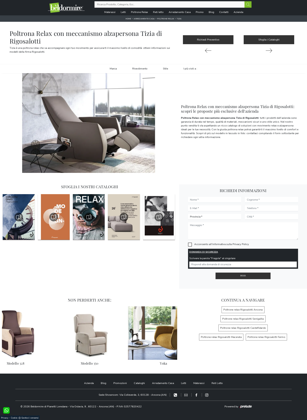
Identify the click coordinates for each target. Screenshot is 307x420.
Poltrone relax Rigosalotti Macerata (221, 337)
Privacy (4, 417)
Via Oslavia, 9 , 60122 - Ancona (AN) (92, 406)
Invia (243, 275)
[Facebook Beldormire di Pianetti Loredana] (197, 395)
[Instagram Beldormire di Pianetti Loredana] (207, 395)
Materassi (109, 12)
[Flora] (208, 50)
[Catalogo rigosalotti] (124, 217)
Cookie (14, 417)
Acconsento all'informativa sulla (221, 244)
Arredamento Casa (180, 12)
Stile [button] (165, 68)
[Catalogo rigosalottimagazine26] (89, 217)
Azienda (238, 12)
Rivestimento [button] (140, 68)
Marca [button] (113, 68)
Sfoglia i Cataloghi (269, 39)
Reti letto (158, 12)
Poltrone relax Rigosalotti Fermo (266, 337)
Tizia (179, 18)
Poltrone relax (165, 18)
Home (128, 18)
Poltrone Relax (139, 12)
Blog (211, 12)
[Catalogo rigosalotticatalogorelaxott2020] (54, 217)
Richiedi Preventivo (208, 39)
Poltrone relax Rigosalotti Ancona (243, 309)
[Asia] (268, 50)
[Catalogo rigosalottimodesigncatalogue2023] (18, 217)
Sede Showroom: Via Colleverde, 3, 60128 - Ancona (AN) (133, 395)
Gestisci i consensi (30, 417)
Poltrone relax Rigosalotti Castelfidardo (243, 328)
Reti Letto (217, 383)
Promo (200, 12)
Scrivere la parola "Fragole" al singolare (212, 258)
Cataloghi (139, 383)
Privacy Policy (240, 244)
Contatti (223, 12)
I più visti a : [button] (190, 68)
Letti (123, 12)
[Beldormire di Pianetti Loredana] (66, 7)
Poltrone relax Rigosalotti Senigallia (243, 319)
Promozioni (120, 383)
